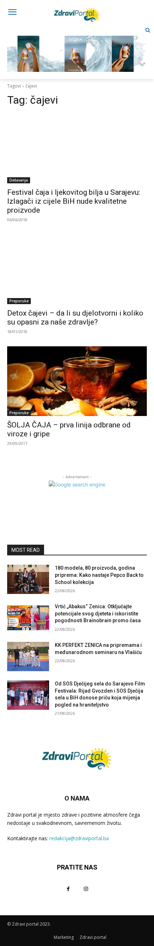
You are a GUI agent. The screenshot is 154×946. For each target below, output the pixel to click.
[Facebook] (68, 889)
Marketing (64, 937)
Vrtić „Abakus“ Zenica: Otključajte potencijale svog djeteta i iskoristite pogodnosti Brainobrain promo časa (98, 613)
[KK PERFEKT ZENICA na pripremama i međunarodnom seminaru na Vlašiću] (28, 656)
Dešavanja (18, 180)
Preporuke (19, 300)
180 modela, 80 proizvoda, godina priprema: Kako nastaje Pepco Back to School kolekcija (99, 575)
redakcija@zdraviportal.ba (79, 838)
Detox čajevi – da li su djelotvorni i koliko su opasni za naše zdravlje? (75, 317)
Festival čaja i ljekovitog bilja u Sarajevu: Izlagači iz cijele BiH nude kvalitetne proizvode (73, 201)
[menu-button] (12, 13)
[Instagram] (86, 889)
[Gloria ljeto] (77, 48)
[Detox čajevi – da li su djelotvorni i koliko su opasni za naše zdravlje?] (77, 269)
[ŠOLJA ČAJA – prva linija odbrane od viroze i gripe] (77, 381)
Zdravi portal (93, 937)
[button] (147, 30)
